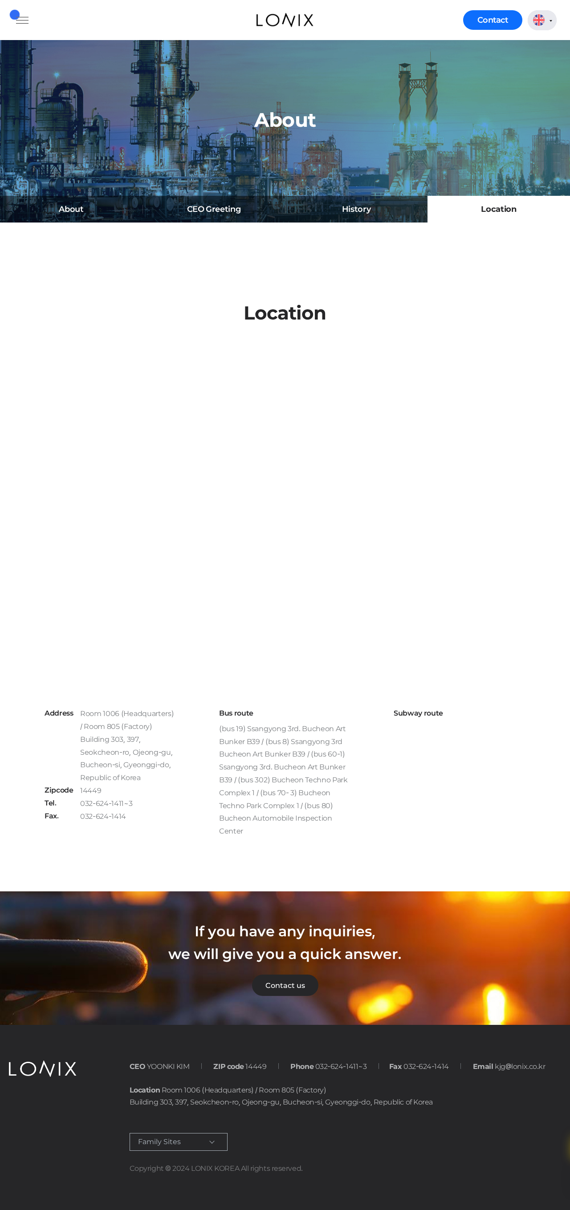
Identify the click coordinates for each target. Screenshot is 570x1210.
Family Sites (159, 1141)
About (71, 209)
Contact (492, 19)
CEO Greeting (214, 209)
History (356, 209)
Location (498, 209)
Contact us (285, 985)
